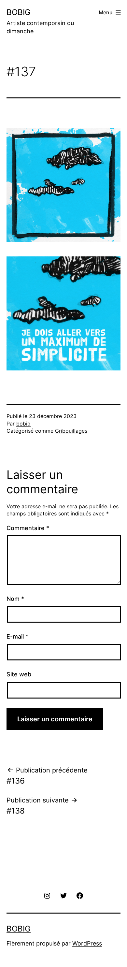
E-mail (17, 636)
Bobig (19, 12)
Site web (19, 674)
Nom (15, 598)
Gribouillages (71, 430)
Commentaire (28, 528)
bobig (23, 423)
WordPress (87, 943)
